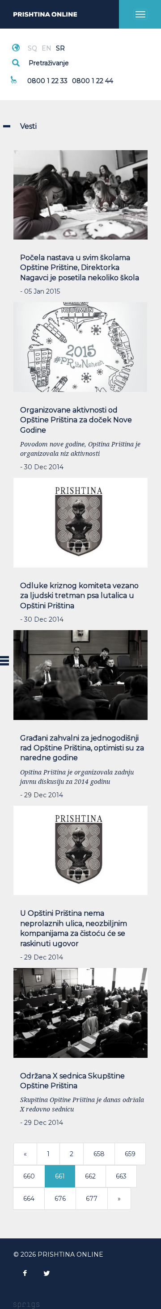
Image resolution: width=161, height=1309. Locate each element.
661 (60, 1176)
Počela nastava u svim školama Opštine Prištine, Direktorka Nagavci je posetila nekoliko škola (79, 267)
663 (121, 1176)
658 (99, 1154)
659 (130, 1154)
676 (60, 1199)
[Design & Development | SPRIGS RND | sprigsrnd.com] (26, 1305)
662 (90, 1176)
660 (29, 1176)
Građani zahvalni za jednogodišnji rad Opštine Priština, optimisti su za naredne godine (82, 748)
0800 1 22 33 (47, 81)
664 (28, 1199)
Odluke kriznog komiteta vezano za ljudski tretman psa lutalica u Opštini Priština (79, 595)
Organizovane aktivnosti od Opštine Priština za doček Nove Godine (76, 420)
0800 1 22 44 (92, 81)
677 (91, 1199)
